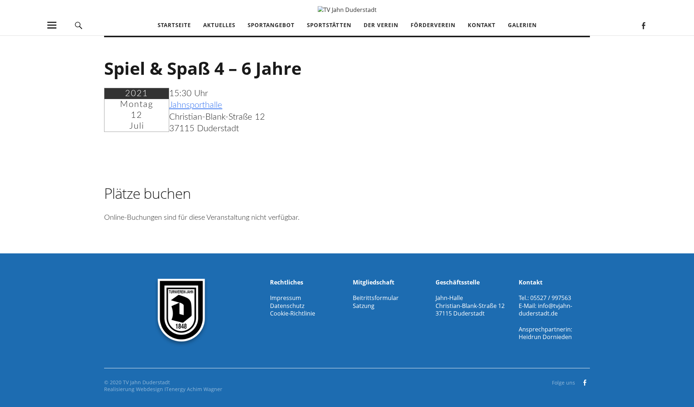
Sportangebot (271, 25)
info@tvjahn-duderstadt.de (545, 310)
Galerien (522, 25)
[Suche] (78, 25)
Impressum (285, 298)
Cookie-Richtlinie (292, 313)
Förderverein (433, 25)
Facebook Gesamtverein (643, 25)
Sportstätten (329, 25)
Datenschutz (287, 306)
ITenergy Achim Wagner (193, 389)
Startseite (174, 25)
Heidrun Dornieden (545, 337)
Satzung (363, 306)
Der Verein (381, 25)
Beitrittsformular (376, 298)
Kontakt (482, 25)
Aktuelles (219, 25)
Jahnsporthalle (195, 105)
